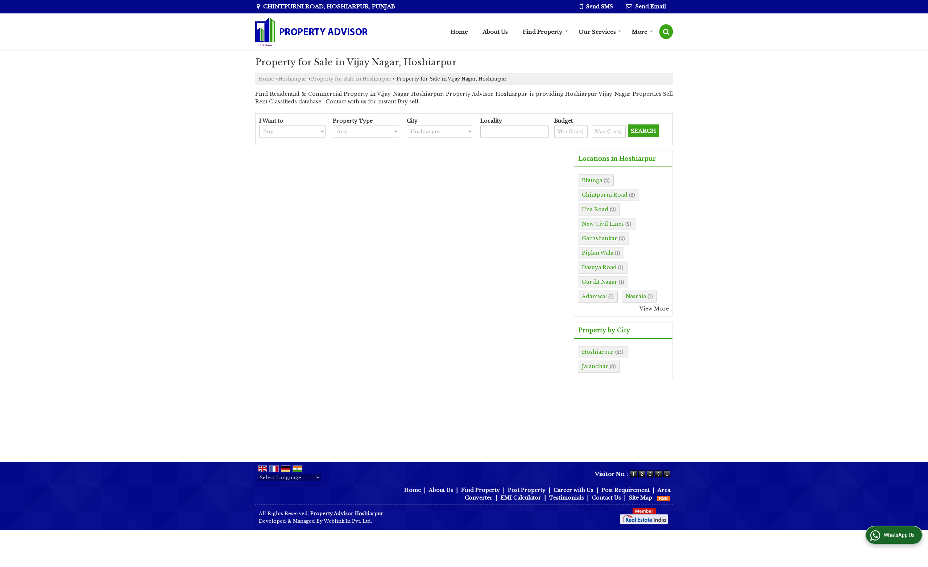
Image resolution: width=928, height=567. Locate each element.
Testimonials (566, 497)
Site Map (640, 497)
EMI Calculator (521, 497)
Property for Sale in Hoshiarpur (351, 79)
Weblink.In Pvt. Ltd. (348, 521)
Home (459, 31)
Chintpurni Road (604, 195)
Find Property (543, 31)
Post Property (527, 490)
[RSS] (663, 497)
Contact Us (606, 497)
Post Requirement (625, 490)
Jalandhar (595, 366)
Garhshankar (599, 238)
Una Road (595, 209)
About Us (495, 31)
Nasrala (636, 296)
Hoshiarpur (292, 79)
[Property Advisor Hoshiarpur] (311, 31)
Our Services (597, 31)
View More (654, 308)
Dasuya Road (599, 267)
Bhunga (592, 180)
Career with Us (573, 490)
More (639, 31)
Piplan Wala (597, 253)
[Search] (666, 31)
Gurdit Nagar (599, 282)
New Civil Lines (603, 224)
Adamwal (594, 296)
